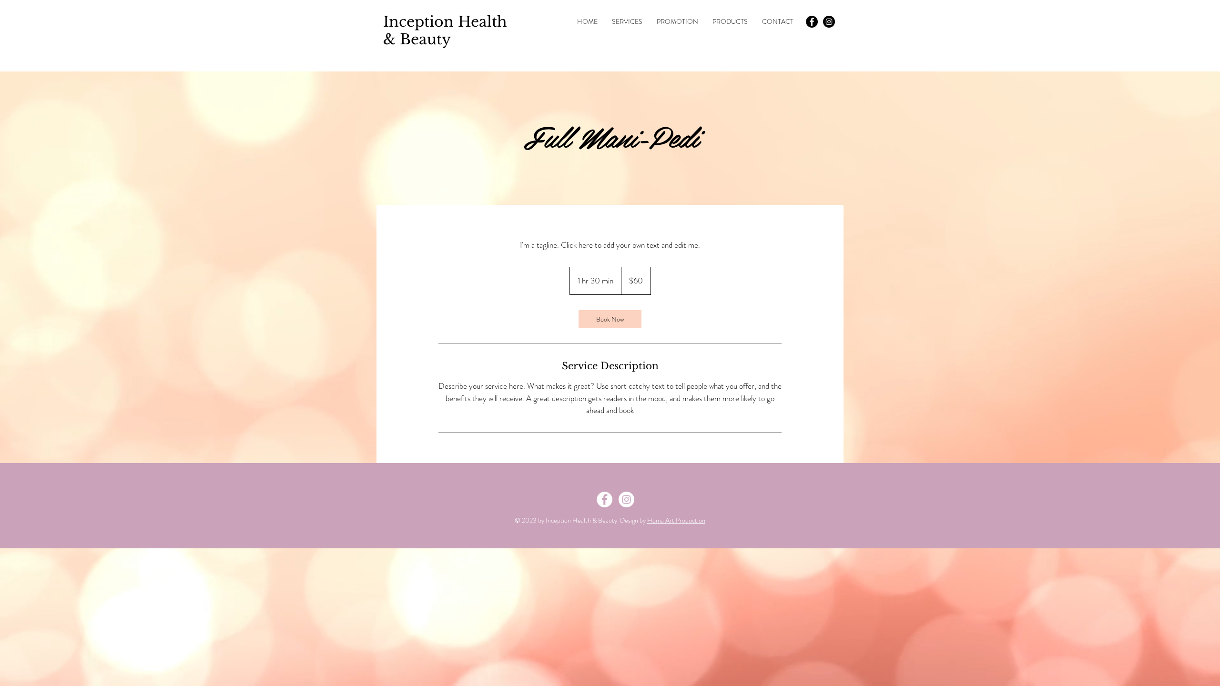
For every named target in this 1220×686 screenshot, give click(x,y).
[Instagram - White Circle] (626, 499)
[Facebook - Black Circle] (812, 22)
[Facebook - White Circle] (604, 499)
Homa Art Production (676, 520)
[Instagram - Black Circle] (829, 22)
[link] (610, 319)
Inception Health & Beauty (445, 30)
